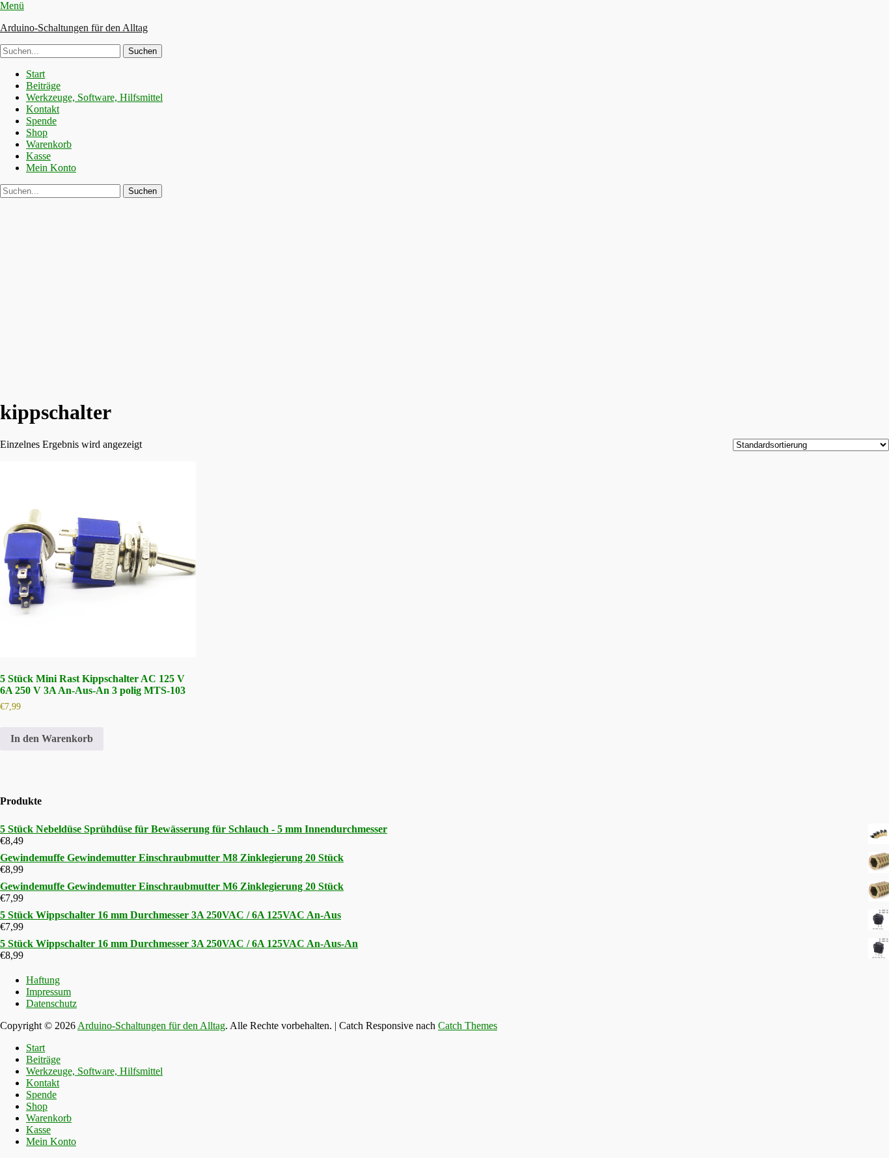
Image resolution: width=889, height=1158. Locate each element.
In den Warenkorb (51, 738)
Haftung (43, 980)
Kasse (38, 155)
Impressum (48, 991)
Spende (41, 120)
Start (35, 73)
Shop (37, 132)
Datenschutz (51, 1003)
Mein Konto (51, 167)
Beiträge (43, 85)
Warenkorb (49, 144)
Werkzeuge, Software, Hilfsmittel (94, 97)
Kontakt (42, 109)
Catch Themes (467, 1025)
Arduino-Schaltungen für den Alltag (74, 27)
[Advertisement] (444, 295)
